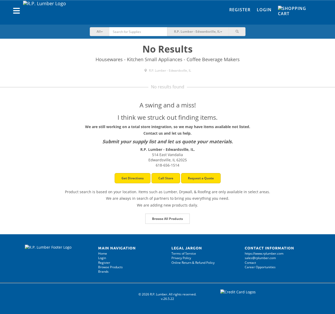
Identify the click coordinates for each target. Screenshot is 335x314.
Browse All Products (167, 218)
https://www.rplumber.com (264, 253)
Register (239, 10)
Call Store (165, 178)
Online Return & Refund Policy (193, 262)
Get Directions (132, 178)
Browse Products (110, 267)
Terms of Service (183, 253)
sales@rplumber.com (260, 258)
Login (264, 10)
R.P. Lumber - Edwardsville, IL (169, 70)
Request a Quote (201, 178)
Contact (250, 262)
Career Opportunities (260, 267)
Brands (103, 271)
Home (102, 253)
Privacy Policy (181, 258)
